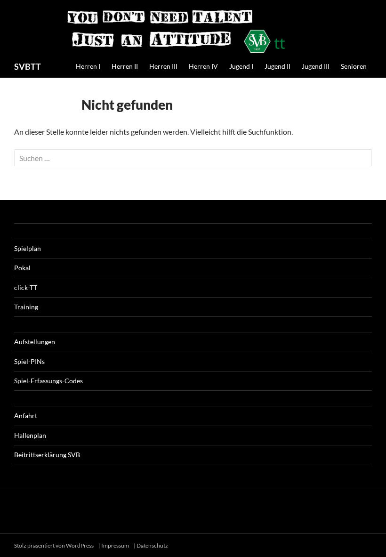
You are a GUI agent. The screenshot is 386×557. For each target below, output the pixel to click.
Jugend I (241, 66)
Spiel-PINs (29, 361)
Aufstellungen (34, 342)
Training (26, 307)
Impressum (115, 545)
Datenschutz (152, 545)
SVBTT (27, 66)
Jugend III (316, 66)
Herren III (163, 66)
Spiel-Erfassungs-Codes (48, 381)
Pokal (22, 268)
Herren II (125, 66)
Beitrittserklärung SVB (47, 455)
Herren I (88, 66)
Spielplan (27, 248)
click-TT (25, 287)
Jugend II (277, 66)
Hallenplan (30, 435)
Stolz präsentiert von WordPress (54, 545)
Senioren (354, 66)
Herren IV (203, 66)
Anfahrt (25, 416)
